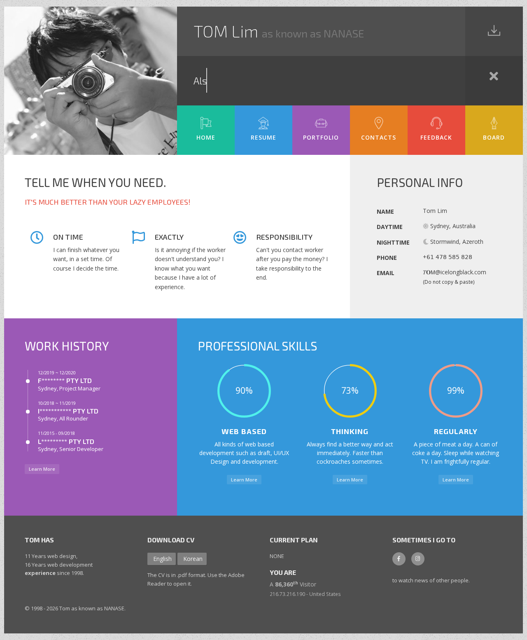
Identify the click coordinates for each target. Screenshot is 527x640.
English (162, 559)
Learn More (42, 469)
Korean (193, 559)
